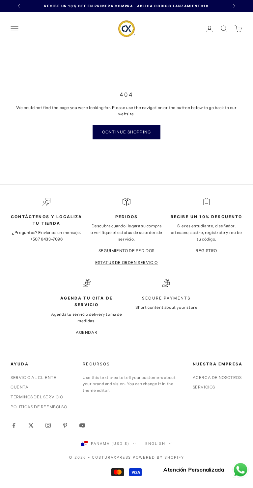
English (155, 443)
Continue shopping (126, 131)
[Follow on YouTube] (82, 425)
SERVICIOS (204, 387)
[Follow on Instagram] (48, 425)
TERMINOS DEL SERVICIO (37, 396)
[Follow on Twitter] (31, 425)
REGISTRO (206, 250)
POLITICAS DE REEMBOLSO (39, 406)
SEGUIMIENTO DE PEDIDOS (126, 250)
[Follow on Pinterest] (65, 425)
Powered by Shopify (158, 457)
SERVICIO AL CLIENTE (33, 377)
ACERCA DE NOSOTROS (217, 377)
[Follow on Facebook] (14, 425)
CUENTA (20, 387)
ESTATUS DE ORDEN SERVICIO (126, 262)
